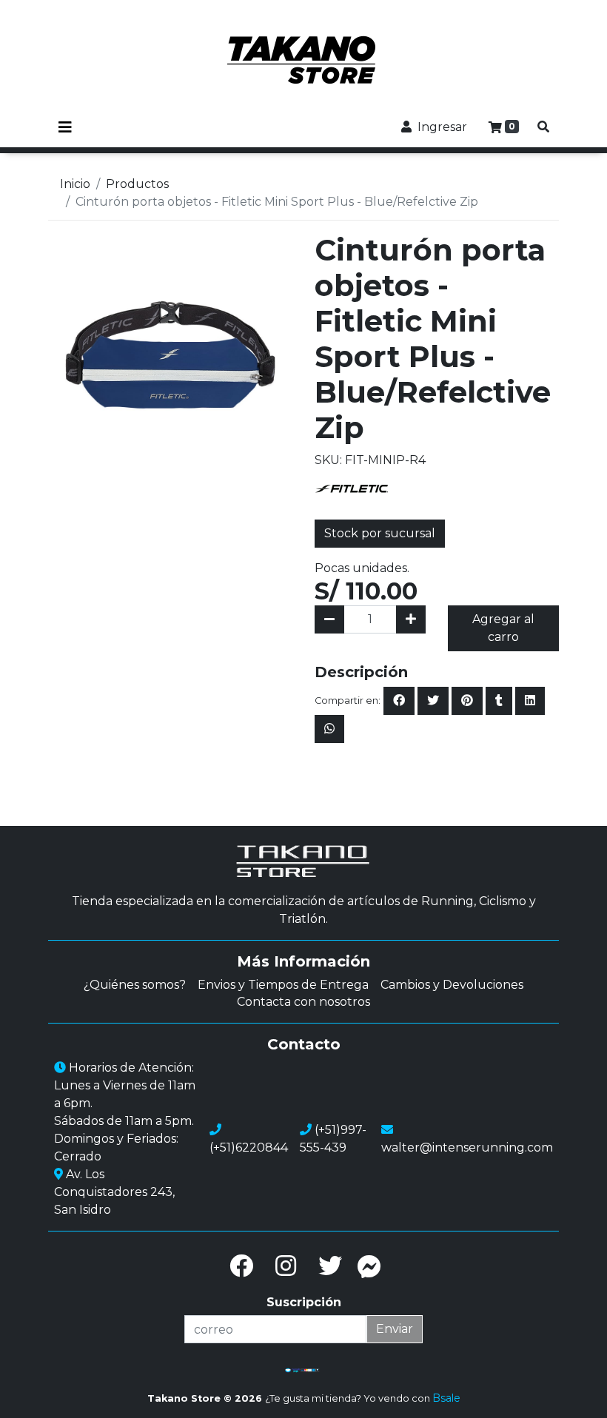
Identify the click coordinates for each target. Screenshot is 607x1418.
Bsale (446, 1398)
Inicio (75, 184)
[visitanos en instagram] (286, 1266)
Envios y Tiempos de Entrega (283, 985)
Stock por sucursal (379, 533)
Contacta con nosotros (303, 1002)
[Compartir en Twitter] (433, 701)
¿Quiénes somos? (135, 985)
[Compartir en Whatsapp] (329, 729)
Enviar (394, 1329)
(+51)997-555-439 (333, 1139)
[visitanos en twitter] (330, 1266)
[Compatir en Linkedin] (530, 701)
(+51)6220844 (248, 1147)
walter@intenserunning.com (467, 1147)
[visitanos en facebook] (241, 1266)
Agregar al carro (503, 628)
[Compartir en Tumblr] (499, 701)
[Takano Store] (303, 59)
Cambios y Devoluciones (451, 985)
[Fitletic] (352, 487)
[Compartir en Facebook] (399, 701)
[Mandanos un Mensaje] (369, 1266)
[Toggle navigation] (65, 127)
